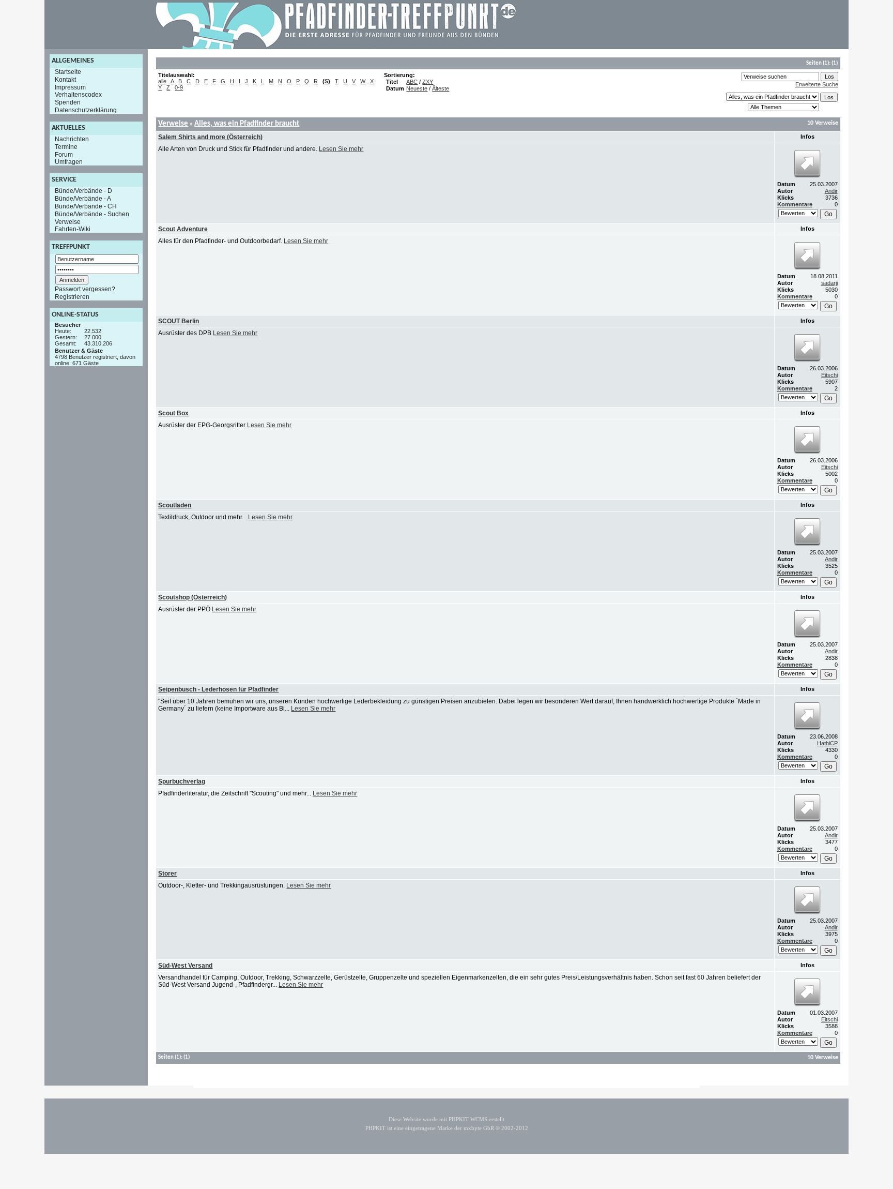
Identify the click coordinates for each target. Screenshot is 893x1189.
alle (162, 81)
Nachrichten (72, 139)
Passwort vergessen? (85, 289)
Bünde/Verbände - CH (86, 206)
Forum (64, 154)
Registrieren (72, 296)
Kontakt (65, 79)
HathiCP (827, 743)
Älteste (440, 88)
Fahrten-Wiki (72, 229)
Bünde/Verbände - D (83, 190)
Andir (831, 191)
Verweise (68, 221)
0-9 (179, 87)
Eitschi (829, 375)
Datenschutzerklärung (86, 110)
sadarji (829, 283)
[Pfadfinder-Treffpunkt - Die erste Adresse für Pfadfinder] (336, 47)
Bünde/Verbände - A (83, 198)
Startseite (68, 72)
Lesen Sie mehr (341, 149)
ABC (412, 82)
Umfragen (69, 161)
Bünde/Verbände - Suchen (92, 214)
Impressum (70, 87)
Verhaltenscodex (78, 94)
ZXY (427, 82)
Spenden (68, 102)
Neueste (416, 88)
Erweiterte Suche (816, 84)
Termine (66, 146)
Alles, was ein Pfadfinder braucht (246, 124)
